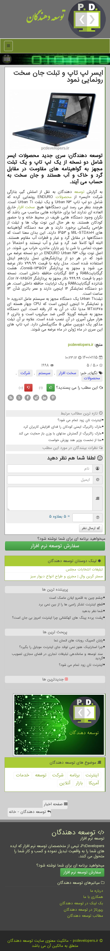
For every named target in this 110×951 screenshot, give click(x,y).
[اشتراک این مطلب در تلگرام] (36, 397)
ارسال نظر (89, 528)
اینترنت (92, 775)
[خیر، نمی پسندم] (28, 388)
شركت (25, 373)
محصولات (64, 197)
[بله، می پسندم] (51, 388)
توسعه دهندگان (45, 19)
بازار (79, 783)
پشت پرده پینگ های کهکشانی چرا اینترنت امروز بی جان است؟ (57, 617)
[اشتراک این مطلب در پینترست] (53, 397)
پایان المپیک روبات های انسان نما (78, 640)
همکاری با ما (93, 897)
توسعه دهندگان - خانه (28, 812)
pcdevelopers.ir (80, 345)
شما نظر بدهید (92, 611)
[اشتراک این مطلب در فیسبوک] (27, 397)
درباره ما (96, 891)
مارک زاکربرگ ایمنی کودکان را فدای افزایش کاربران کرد (62, 426)
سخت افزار (26, 207)
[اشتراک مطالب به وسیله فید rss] (10, 397)
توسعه (79, 192)
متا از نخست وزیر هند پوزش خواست (75, 440)
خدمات (22, 775)
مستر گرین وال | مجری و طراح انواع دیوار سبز (66, 576)
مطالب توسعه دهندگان (85, 916)
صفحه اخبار (54, 804)
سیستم (44, 373)
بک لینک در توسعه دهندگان (81, 903)
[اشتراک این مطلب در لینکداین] (44, 397)
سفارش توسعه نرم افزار (55, 546)
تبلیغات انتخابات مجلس (84, 569)
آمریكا (94, 783)
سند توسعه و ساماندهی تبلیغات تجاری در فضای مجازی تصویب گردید (57, 656)
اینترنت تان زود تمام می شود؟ (80, 420)
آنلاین (64, 783)
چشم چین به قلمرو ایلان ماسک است (76, 597)
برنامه (75, 775)
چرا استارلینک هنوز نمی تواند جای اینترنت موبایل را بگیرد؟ (61, 647)
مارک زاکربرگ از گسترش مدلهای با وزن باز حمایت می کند (60, 433)
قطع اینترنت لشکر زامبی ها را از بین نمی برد (71, 604)
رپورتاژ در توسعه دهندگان (83, 909)
